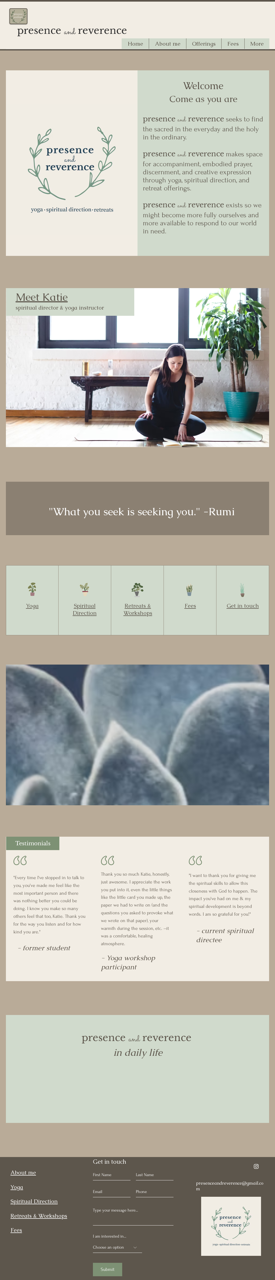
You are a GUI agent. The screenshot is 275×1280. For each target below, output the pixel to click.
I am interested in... (109, 1236)
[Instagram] (256, 1166)
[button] (203, 43)
